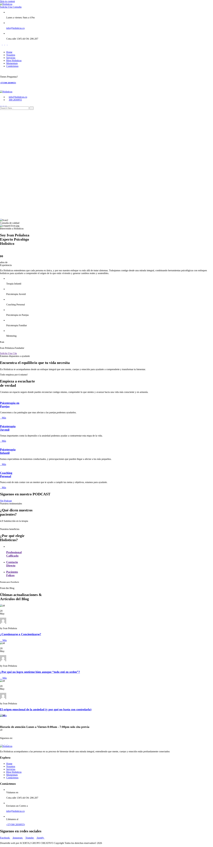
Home (9, 52)
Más (4, 417)
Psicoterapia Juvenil (8, 428)
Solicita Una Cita (8, 353)
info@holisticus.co (15, 28)
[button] (106, 208)
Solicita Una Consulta (11, 7)
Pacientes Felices (12, 573)
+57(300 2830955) (8, 83)
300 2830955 (15, 99)
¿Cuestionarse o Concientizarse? (20, 634)
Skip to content (7, 1)
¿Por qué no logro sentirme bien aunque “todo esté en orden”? (40, 672)
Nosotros (10, 55)
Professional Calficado (14, 554)
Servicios (10, 57)
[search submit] (31, 108)
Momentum (12, 63)
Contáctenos (12, 66)
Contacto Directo (12, 563)
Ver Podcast (6, 500)
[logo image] (6, 91)
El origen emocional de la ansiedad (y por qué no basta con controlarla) (45, 709)
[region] (106, 166)
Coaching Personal (6, 474)
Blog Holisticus (14, 60)
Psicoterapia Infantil (8, 451)
